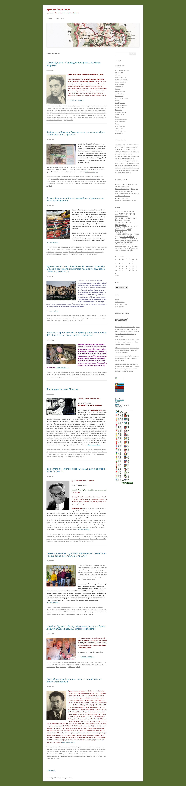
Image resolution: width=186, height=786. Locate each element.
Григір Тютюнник (75, 110)
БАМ (86, 449)
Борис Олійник (73, 108)
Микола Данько (79, 106)
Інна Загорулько (99, 249)
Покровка (54, 320)
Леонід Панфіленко (68, 113)
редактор (63, 117)
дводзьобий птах (86, 110)
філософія (117, 250)
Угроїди (136, 234)
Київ (61, 113)
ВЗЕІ (47, 749)
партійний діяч (86, 754)
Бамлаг (90, 449)
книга (130, 240)
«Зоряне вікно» (96, 106)
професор (132, 246)
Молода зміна (119, 114)
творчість (73, 117)
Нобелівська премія (71, 536)
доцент (99, 749)
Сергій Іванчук (84, 539)
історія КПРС (64, 751)
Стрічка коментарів (121, 304)
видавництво (65, 110)
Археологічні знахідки (122, 70)
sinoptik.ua (118, 406)
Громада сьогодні (74, 176)
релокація (60, 183)
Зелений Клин (50, 536)
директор (93, 749)
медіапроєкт (58, 612)
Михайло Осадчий (90, 113)
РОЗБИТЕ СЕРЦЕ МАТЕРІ (128, 200)
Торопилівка (80, 117)
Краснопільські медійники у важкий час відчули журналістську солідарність (75, 199)
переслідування (82, 115)
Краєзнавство (119, 96)
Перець (93, 664)
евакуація (74, 179)
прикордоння (100, 181)
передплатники (78, 181)
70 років (95, 662)
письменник (100, 664)
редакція (53, 183)
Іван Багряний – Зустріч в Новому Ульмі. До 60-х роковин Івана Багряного (76, 470)
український (125, 248)
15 (133, 266)
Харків (98, 117)
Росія (133, 226)
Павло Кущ (87, 664)
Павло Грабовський (121, 119)
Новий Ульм (102, 452)
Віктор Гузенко (102, 372)
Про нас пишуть (96, 176)
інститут (57, 751)
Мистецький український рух (82, 452)
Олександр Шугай (61, 115)
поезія (131, 244)
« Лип (117, 275)
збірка (52, 113)
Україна (117, 237)
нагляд (48, 115)
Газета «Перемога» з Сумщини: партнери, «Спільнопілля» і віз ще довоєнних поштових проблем (76, 554)
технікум (95, 756)
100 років (104, 106)
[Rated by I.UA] (119, 379)
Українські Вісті (65, 456)
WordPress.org (119, 306)
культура (117, 242)
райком (73, 756)
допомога (98, 609)
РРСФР (84, 756)
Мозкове (81, 664)
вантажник (94, 108)
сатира (53, 667)
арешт (66, 108)
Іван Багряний (53, 452)
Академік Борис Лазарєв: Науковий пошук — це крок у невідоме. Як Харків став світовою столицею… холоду (127, 147)
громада (84, 609)
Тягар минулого (120, 131)
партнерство (95, 612)
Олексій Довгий (72, 115)
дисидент (94, 110)
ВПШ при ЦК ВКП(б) (75, 749)
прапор (100, 115)
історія (130, 250)
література (125, 242)
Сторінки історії (120, 126)
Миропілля (64, 754)
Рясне (137, 226)
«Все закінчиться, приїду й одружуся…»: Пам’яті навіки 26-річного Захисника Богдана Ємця (127, 358)
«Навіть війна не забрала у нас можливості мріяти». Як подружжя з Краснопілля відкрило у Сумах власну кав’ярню (127, 163)
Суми (68, 117)
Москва (79, 754)
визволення (61, 609)
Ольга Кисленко (68, 181)
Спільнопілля (67, 377)
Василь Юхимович (55, 110)
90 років (53, 179)
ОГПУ (48, 454)
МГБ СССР (55, 754)
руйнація (60, 254)
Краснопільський (126, 218)
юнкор (64, 667)
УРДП (72, 456)
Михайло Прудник (80, 662)
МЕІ (60, 754)
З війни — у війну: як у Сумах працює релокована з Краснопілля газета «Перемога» (75, 133)
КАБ (70, 375)
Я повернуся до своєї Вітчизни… (63, 389)
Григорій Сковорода (128, 212)
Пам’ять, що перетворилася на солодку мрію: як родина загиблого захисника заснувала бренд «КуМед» (127, 170)
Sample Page (60, 18)
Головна (49, 18)
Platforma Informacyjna (122, 189)
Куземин (70, 452)
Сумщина (90, 183)
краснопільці (58, 252)
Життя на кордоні (85, 176)
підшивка (93, 181)
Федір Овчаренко (90, 117)
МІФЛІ (75, 754)
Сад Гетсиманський (79, 454)
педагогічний (101, 754)
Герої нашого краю (121, 77)
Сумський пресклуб (81, 183)
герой (136, 237)
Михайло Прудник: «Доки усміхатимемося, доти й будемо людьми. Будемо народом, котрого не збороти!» (76, 627)
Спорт (117, 124)
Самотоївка (67, 183)
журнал (57, 664)
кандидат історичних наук (76, 751)
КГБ (55, 113)
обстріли (65, 252)
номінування (89, 536)
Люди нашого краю (121, 105)
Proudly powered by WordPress (63, 778)
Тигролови (89, 454)
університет (134, 248)
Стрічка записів (119, 302)
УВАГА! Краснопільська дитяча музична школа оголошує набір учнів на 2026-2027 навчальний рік (127, 350)
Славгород (128, 228)
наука (131, 242)
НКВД (96, 452)
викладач (61, 749)
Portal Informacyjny (121, 193)
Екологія (117, 89)
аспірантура (100, 747)
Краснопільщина (122, 220)
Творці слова (74, 449)
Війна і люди (64, 176)
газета (62, 179)
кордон (104, 609)
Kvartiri (117, 200)
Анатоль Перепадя (58, 108)
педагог (94, 754)
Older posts (51, 770)
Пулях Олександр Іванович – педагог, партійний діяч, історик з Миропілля (74, 680)
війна (57, 179)
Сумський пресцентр (73, 254)
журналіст (63, 664)
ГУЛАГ (99, 449)
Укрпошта (97, 183)
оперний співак (98, 536)
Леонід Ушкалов (120, 103)
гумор (52, 664)
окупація (75, 612)
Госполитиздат (85, 749)
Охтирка (53, 454)
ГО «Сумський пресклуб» (79, 249)
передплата (102, 612)
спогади (117, 248)
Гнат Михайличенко (121, 79)
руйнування (62, 614)
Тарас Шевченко (123, 233)
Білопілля (54, 609)
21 (129, 268)
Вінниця (67, 609)
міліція (99, 113)
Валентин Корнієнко (84, 108)
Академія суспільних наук (88, 747)
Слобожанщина (120, 230)
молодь (103, 113)
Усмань (101, 756)
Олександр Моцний (57, 181)
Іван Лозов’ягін (62, 452)
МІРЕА (70, 754)
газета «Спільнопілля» (64, 249)
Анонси (117, 68)
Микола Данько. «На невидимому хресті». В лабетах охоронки (73, 64)
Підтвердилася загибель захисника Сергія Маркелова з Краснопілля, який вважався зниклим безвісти (127, 342)
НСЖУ (64, 612)
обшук (53, 115)
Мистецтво (118, 110)
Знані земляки (65, 449)
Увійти (117, 299)
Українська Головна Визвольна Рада (57, 541)
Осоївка (129, 225)
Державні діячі (119, 84)
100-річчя (49, 108)
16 (136, 266)
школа (123, 250)
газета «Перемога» (52, 249)
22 (133, 268)
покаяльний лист (92, 115)
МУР (93, 452)
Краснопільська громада (93, 179)
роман (71, 454)
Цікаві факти (119, 133)
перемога (86, 181)
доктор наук (126, 238)
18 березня (101, 316)
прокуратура (56, 117)
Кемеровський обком (91, 751)
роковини (65, 454)
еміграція (103, 534)
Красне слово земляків (67, 106)
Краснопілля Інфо (58, 9)
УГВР (94, 454)
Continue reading (77, 100)
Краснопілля (81, 179)
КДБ (58, 113)
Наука (72, 747)
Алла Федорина (102, 247)
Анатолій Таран (119, 66)
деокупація (67, 179)
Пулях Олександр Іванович (62, 756)
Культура (118, 100)
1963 (86, 534)
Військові (118, 75)
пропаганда (50, 756)
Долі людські (119, 86)
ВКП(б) (66, 749)
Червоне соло (57, 120)
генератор (78, 609)
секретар (90, 756)
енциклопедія (121, 240)
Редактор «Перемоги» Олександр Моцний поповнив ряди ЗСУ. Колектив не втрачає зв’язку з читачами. (76, 333)
